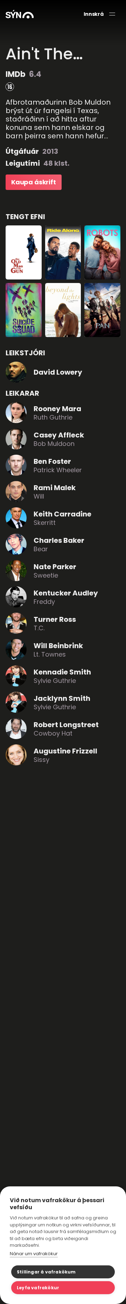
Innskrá (94, 14)
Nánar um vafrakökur (34, 1253)
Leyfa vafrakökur (38, 1288)
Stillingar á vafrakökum (46, 1272)
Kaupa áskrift (33, 182)
